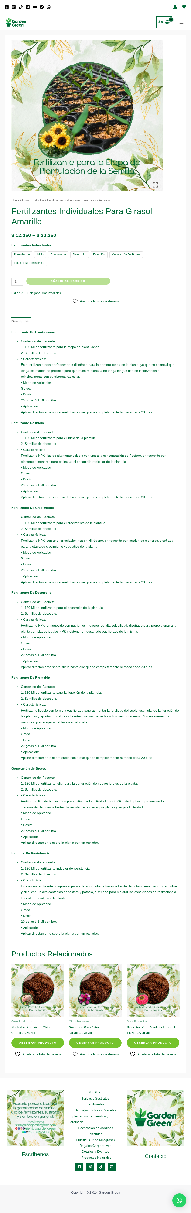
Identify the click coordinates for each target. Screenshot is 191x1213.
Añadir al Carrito (68, 281)
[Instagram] (14, 7)
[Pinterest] (28, 7)
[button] (179, 1200)
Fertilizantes (95, 1104)
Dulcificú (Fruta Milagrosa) (95, 1140)
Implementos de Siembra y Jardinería (88, 1119)
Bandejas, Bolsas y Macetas (95, 1110)
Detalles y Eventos (95, 1151)
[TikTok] (21, 7)
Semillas (95, 1092)
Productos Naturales (96, 1157)
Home (15, 200)
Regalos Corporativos (95, 1146)
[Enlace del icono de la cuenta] (175, 7)
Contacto (156, 1156)
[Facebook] (7, 7)
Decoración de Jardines (95, 1128)
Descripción (21, 321)
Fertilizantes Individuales (31, 245)
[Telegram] (42, 7)
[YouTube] (35, 7)
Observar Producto (38, 1042)
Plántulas (95, 1134)
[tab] (21, 321)
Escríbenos (35, 1154)
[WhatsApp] (49, 7)
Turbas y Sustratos (95, 1098)
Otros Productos (33, 200)
